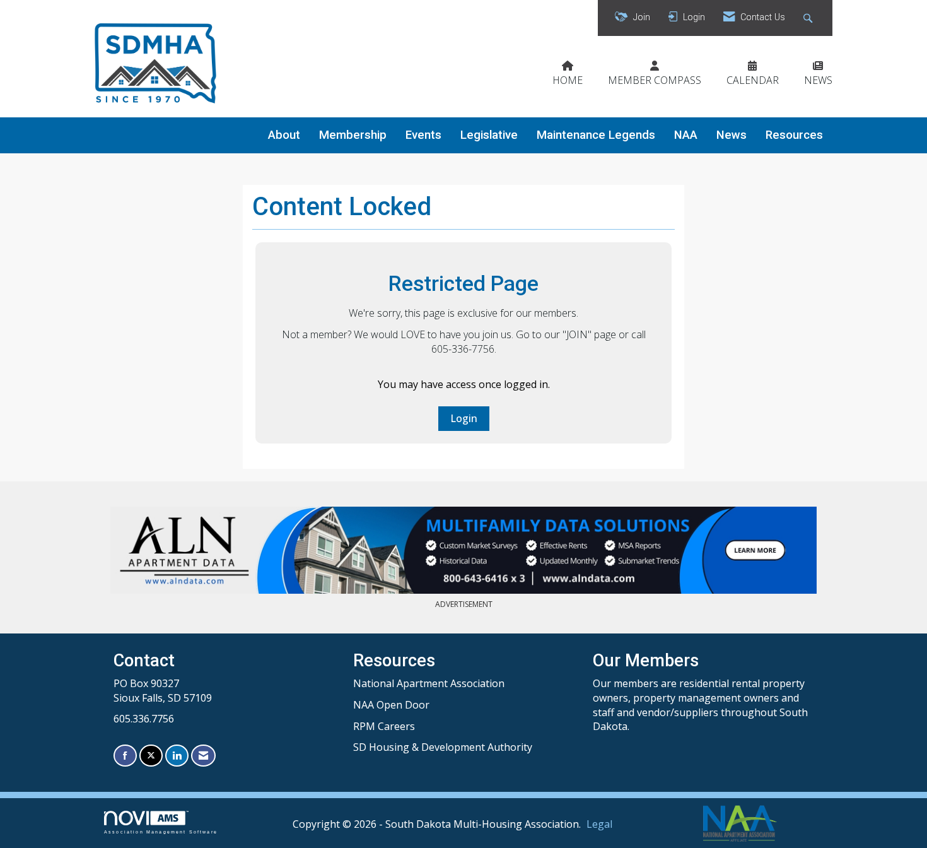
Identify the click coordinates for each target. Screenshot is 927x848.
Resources (794, 135)
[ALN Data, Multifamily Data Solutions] (463, 550)
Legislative (489, 135)
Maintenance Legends (596, 135)
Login (463, 418)
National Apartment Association (428, 683)
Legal (599, 824)
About (284, 135)
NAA (685, 135)
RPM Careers (384, 726)
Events (423, 135)
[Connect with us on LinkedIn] (177, 756)
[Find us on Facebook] (125, 756)
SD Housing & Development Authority (442, 747)
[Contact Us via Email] (203, 756)
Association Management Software (161, 831)
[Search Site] (809, 18)
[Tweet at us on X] (151, 756)
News (731, 135)
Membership (353, 135)
